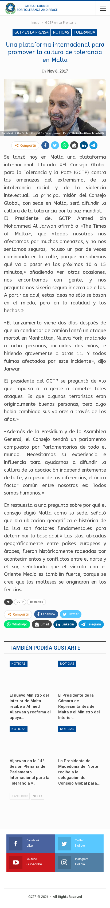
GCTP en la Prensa (31, 32)
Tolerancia (84, 32)
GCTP (20, 601)
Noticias (61, 32)
